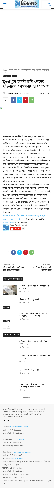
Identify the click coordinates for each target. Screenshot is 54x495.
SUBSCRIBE (8, 222)
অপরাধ (5, 293)
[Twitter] (19, 100)
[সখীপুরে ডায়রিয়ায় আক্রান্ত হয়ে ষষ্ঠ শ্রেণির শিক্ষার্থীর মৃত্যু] (10, 345)
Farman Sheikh (13, 93)
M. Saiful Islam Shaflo (18, 427)
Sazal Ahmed (19, 439)
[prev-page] (4, 327)
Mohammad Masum (22, 452)
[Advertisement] (27, 37)
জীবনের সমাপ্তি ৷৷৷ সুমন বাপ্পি (29, 299)
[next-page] (8, 327)
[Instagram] (8, 421)
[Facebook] (13, 100)
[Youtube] (15, 421)
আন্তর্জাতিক (6, 307)
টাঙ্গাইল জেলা (13, 70)
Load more (26, 398)
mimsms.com (17, 458)
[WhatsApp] (31, 100)
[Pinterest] (25, 100)
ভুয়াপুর (14, 76)
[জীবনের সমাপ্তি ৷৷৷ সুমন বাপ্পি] (10, 303)
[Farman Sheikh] (4, 93)
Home (5, 70)
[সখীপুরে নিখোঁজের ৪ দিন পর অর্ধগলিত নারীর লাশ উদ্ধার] (10, 290)
